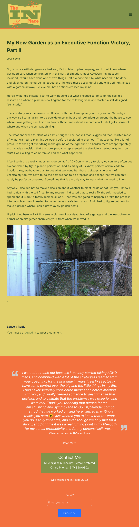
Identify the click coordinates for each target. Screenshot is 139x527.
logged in (30, 332)
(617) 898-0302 (78, 467)
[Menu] (130, 14)
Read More (69, 443)
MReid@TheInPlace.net (58, 463)
